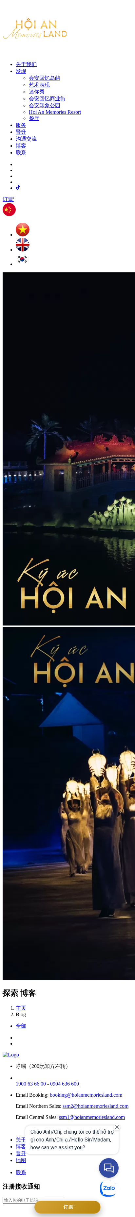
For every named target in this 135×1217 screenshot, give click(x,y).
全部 (21, 1026)
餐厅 (34, 118)
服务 (21, 125)
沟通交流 (26, 139)
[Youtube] (7, 1211)
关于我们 (26, 64)
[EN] (22, 249)
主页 (21, 1008)
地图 (21, 1160)
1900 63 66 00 (31, 1084)
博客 (21, 145)
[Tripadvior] (17, 1211)
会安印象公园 (44, 105)
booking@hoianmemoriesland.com (85, 1095)
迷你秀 (37, 91)
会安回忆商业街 (47, 98)
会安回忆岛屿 (44, 78)
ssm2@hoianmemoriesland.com (95, 1106)
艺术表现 (39, 85)
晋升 (21, 132)
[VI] (22, 234)
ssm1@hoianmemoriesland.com (92, 1117)
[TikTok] (18, 187)
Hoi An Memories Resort (55, 112)
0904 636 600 (64, 1084)
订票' (8, 199)
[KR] (22, 264)
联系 (21, 152)
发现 (21, 71)
